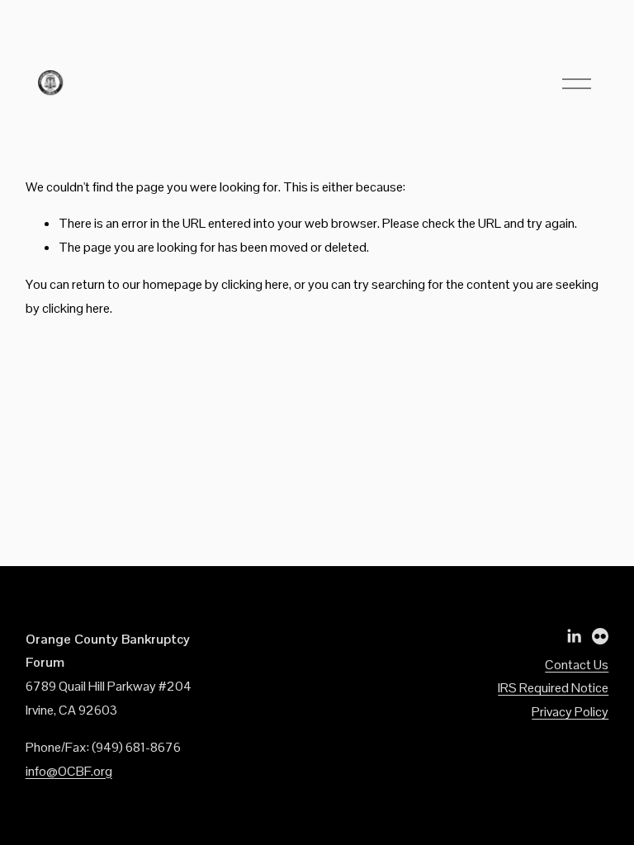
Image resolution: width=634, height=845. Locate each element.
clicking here (255, 284)
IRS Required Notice (553, 687)
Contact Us (576, 664)
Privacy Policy (570, 711)
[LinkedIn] (573, 636)
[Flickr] (600, 636)
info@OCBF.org (69, 771)
